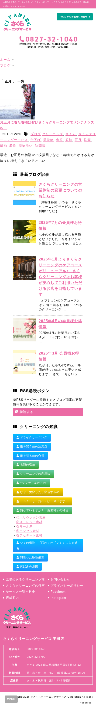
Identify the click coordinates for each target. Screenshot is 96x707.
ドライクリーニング (33, 437)
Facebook (58, 591)
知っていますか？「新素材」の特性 (44, 510)
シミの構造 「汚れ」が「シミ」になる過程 (47, 545)
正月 (78, 140)
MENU (11, 699)
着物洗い (26, 146)
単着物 (48, 140)
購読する (26, 412)
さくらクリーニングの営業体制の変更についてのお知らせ (60, 190)
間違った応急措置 (31, 557)
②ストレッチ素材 (29, 522)
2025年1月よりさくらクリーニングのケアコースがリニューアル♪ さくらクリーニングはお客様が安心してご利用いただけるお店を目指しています (60, 276)
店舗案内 (12, 598)
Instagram (58, 598)
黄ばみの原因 (28, 566)
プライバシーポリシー (67, 585)
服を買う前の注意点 (33, 446)
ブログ (36, 134)
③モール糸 (24, 526)
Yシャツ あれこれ (32, 483)
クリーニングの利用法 (34, 473)
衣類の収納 (27, 464)
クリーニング (52, 134)
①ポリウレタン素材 (31, 517)
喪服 (59, 140)
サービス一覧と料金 (20, 591)
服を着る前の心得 (31, 455)
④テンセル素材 (27, 531)
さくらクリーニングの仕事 (25, 585)
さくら (70, 134)
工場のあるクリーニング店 (25, 579)
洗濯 (87, 140)
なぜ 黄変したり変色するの (39, 492)
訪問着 (40, 146)
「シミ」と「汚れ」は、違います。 (44, 501)
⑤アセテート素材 (29, 535)
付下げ (35, 140)
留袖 (3, 146)
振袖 (68, 140)
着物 (12, 146)
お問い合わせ (60, 579)
